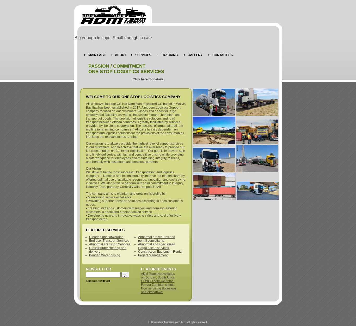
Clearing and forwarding (106, 237)
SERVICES (143, 55)
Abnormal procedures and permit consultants (156, 238)
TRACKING (170, 55)
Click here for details (148, 79)
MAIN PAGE (97, 55)
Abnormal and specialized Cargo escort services (156, 246)
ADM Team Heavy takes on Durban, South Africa (158, 275)
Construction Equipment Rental (160, 251)
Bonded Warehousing (104, 255)
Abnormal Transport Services (110, 244)
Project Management (153, 255)
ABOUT (120, 55)
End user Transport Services (109, 240)
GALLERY (195, 55)
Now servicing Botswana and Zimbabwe (158, 290)
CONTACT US (222, 55)
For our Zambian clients (158, 285)
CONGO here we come (157, 281)
